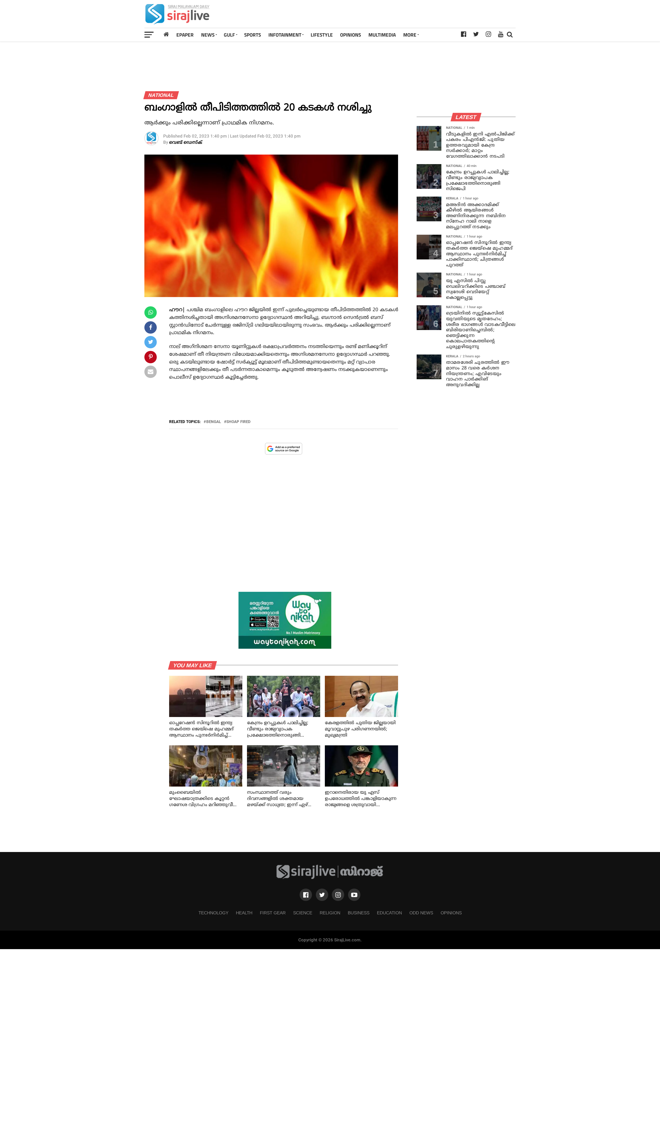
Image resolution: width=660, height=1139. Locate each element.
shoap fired (238, 422)
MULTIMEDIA (382, 34)
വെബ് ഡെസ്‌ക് (185, 142)
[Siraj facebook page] (306, 895)
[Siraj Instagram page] (338, 895)
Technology (213, 912)
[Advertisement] (403, 14)
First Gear (273, 912)
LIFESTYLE (322, 34)
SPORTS (252, 34)
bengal (213, 422)
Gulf (229, 34)
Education (389, 912)
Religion (330, 912)
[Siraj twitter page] (322, 895)
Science (302, 912)
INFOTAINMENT (284, 34)
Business (358, 912)
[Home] (166, 34)
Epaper (185, 34)
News (207, 34)
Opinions (451, 912)
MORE (409, 34)
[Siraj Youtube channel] (354, 895)
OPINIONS (350, 34)
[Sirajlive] (330, 878)
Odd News (421, 912)
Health (244, 912)
